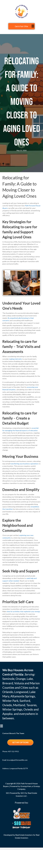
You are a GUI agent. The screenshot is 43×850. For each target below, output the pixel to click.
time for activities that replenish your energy (23, 611)
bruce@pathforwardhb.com (17, 760)
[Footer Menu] (1, 727)
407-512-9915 (13, 751)
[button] (20, 742)
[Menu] (33, 26)
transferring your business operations (24, 464)
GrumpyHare (25, 786)
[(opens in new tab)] (21, 813)
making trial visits (15, 359)
